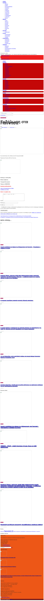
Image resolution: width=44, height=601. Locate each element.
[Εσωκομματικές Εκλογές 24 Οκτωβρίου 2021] (3, 555)
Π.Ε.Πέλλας (7, 7)
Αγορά (6, 20)
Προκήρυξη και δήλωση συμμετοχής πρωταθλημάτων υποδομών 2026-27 (21, 524)
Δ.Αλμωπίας (7, 12)
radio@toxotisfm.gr (6, 544)
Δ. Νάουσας (7, 16)
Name (1, 202)
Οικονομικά (7, 25)
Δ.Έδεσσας (7, 10)
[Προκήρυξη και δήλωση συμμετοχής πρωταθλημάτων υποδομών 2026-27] (15, 521)
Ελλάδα (6, 5)
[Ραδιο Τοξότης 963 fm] (5, 55)
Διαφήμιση (7, 105)
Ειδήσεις (4, 2)
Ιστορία (4, 33)
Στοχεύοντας (6, 38)
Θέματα (4, 19)
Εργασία (6, 24)
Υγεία (6, 29)
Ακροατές (6, 42)
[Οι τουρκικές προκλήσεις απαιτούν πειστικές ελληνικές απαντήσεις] (15, 297)
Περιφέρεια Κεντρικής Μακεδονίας (31, 531)
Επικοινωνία (7, 49)
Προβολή (5, 44)
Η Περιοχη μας (7, 43)
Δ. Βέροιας (7, 14)
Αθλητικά (6, 21)
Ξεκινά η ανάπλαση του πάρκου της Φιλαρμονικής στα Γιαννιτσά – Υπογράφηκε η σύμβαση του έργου (19, 427)
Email (1, 204)
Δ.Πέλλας (6, 9)
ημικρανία (38, 531)
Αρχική (4, 1)
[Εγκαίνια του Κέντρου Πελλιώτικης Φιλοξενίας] (3, 564)
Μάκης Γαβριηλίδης (4, 127)
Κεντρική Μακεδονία (8, 6)
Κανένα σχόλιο (12, 127)
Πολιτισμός (7, 28)
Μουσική (4, 30)
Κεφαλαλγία (18, 531)
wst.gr (11, 599)
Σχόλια (1, 200)
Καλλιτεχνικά (7, 91)
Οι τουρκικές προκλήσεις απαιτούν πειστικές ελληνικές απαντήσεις (16, 300)
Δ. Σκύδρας (7, 11)
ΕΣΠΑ (15, 531)
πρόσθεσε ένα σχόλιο (4, 189)
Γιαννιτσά (8, 531)
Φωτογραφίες (7, 35)
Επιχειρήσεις (7, 51)
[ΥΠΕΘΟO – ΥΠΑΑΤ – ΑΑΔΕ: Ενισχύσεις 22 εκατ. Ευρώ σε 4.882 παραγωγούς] (13, 442)
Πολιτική (6, 26)
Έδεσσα (2, 531)
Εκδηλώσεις (7, 40)
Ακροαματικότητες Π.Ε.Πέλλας (10, 48)
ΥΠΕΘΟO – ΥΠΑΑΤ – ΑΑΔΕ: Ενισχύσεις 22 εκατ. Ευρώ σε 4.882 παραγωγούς (18, 446)
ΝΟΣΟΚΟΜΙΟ (23, 531)
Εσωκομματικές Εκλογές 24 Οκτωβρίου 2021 (7, 557)
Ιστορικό (6, 37)
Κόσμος (6, 77)
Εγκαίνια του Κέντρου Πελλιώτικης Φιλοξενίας (8, 566)
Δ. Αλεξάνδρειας (8, 15)
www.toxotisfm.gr (7, 546)
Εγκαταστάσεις (7, 34)
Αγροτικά (6, 23)
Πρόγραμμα (7, 39)
